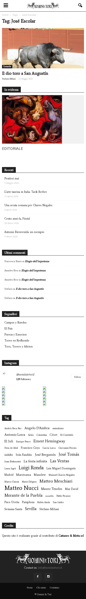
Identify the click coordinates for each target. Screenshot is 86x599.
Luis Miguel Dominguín (61, 468)
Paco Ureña (11, 502)
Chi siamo (41, 587)
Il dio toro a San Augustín (25, 73)
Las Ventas (59, 461)
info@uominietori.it (50, 567)
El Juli (8, 441)
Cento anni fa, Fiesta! (17, 218)
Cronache (7, 66)
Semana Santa (13, 509)
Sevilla (31, 508)
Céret (53, 435)
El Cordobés (66, 434)
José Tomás (69, 454)
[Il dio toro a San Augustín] (43, 48)
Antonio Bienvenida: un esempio (24, 232)
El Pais (8, 328)
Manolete (40, 475)
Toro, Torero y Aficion (18, 346)
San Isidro (58, 502)
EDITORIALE (12, 148)
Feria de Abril (11, 448)
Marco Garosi (11, 481)
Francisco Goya (30, 448)
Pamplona (28, 502)
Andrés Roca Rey (13, 428)
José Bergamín (45, 455)
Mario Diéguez (29, 481)
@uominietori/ (25, 374)
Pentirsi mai (11, 178)
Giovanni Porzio (67, 448)
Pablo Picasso (63, 495)
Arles (31, 435)
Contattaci (54, 587)
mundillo (49, 496)
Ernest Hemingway (49, 441)
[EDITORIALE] (32, 142)
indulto (8, 455)
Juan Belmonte (12, 461)
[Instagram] (48, 577)
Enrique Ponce (23, 441)
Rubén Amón (43, 502)
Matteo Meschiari (55, 481)
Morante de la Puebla (23, 495)
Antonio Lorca (14, 435)
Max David (71, 489)
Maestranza (23, 475)
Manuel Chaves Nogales (62, 474)
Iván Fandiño (24, 455)
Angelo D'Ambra (37, 428)
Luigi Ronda (31, 468)
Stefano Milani (9, 79)
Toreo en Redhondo (16, 340)
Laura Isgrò (10, 468)
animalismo (58, 428)
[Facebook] (38, 577)
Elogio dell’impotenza (37, 261)
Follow (77, 376)
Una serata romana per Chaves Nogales (28, 205)
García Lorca (49, 448)
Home (30, 587)
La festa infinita (35, 461)
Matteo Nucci (21, 488)
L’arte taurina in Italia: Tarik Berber (25, 192)
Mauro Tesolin (51, 489)
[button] (80, 5)
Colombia (41, 434)
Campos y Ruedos (15, 322)
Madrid (8, 475)
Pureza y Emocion (15, 334)
